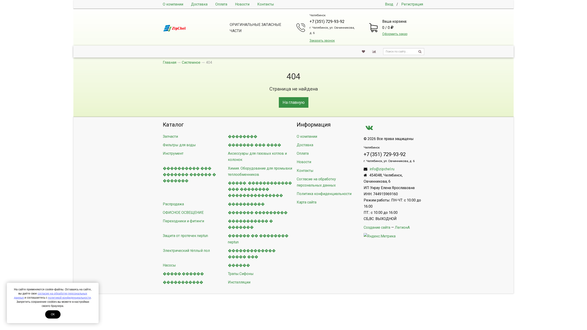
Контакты (265, 4)
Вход (389, 4)
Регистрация (412, 4)
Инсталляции (239, 282)
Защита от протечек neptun (185, 236)
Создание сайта (377, 227)
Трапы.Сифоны (241, 274)
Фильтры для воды (179, 145)
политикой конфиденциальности (69, 297)
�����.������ (183, 274)
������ (239, 265)
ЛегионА (402, 227)
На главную (294, 102)
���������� (246, 204)
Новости (242, 4)
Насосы (169, 265)
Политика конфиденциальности (324, 194)
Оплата (221, 4)
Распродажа (173, 204)
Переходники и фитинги (183, 221)
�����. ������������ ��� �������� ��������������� (260, 189)
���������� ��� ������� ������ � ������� (189, 174)
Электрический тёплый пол (186, 250)
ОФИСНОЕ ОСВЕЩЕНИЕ (183, 212)
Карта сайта (306, 202)
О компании (173, 4)
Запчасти (170, 136)
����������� (183, 282)
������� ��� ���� (254, 145)
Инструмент (173, 153)
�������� (242, 136)
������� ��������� (258, 212)
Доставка (199, 4)
